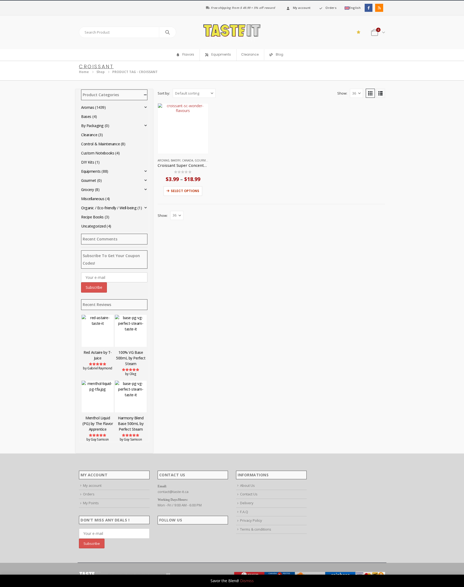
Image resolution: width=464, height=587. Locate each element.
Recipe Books (92, 216)
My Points (91, 502)
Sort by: (164, 93)
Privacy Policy (251, 520)
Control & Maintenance (100, 143)
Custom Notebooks (97, 153)
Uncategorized (93, 226)
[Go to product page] (183, 128)
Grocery (87, 189)
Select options (185, 191)
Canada (187, 160)
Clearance (250, 54)
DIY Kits (87, 162)
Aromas (163, 160)
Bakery (175, 160)
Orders (330, 8)
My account (302, 8)
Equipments (91, 171)
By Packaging (92, 125)
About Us (247, 485)
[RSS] (379, 8)
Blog (279, 54)
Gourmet (202, 160)
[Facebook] (368, 8)
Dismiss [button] (247, 580)
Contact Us (249, 494)
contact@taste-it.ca (173, 491)
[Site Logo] (232, 32)
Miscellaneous (92, 198)
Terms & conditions (255, 529)
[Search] (167, 32)
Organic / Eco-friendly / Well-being (108, 207)
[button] (370, 93)
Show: (342, 93)
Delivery (246, 502)
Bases (86, 116)
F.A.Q (244, 511)
